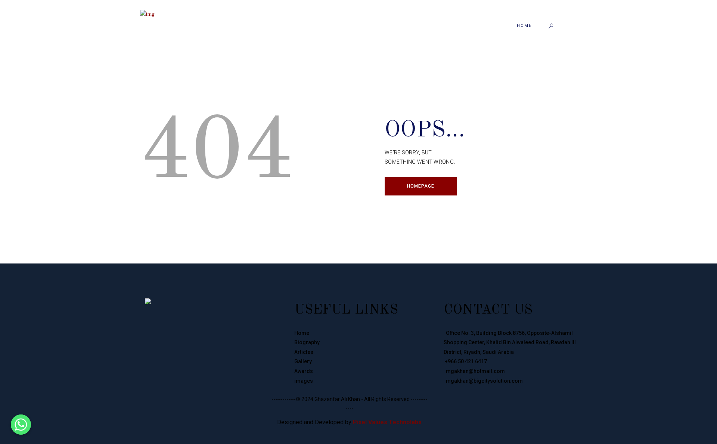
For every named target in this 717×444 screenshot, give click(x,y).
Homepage (420, 186)
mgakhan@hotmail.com (474, 371)
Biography (307, 342)
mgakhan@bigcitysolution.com (483, 381)
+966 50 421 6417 (465, 361)
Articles (303, 352)
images (303, 381)
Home (301, 333)
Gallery (303, 361)
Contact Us (488, 310)
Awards (303, 371)
